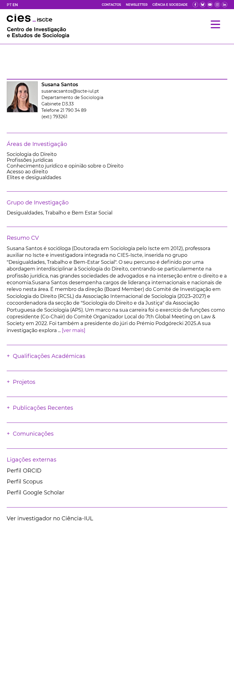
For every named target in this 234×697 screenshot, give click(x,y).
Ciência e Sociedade (170, 5)
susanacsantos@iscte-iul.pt (70, 91)
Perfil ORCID (24, 470)
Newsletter (136, 5)
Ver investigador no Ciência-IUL (50, 518)
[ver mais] (73, 330)
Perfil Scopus (25, 481)
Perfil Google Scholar (35, 492)
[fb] (195, 4)
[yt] (210, 4)
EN (15, 4)
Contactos (111, 5)
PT (9, 4)
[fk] (217, 4)
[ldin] (224, 4)
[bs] (202, 4)
